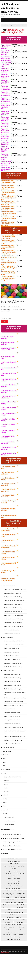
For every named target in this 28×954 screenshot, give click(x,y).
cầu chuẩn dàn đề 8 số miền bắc (5, 99)
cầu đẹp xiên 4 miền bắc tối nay (11, 648)
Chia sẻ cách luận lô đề (8, 747)
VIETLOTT (5, 773)
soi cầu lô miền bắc (20, 919)
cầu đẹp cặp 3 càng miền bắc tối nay (13, 604)
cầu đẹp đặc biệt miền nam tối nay (12, 723)
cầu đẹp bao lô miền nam (8, 183)
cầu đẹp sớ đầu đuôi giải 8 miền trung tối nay (15, 698)
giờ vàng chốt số (7, 897)
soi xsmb (8, 929)
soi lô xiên (21, 927)
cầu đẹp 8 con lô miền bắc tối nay (12, 659)
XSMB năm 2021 (6, 934)
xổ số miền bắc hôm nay (14, 937)
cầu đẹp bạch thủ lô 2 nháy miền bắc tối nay (14, 589)
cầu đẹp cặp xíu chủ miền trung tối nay (13, 705)
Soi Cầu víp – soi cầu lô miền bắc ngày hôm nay (10, 8)
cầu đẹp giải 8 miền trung (7, 247)
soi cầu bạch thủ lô (7, 907)
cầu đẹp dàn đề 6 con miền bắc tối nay (13, 619)
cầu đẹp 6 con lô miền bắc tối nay (12, 633)
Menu (4, 20)
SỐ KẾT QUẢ (6, 813)
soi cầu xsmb (20, 922)
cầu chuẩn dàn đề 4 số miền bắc (5, 87)
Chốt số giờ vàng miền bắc (14, 858)
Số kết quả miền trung (9, 821)
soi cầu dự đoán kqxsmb (14, 909)
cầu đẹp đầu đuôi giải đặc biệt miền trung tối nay (15, 693)
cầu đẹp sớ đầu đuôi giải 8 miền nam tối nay (14, 736)
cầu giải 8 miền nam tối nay (8, 193)
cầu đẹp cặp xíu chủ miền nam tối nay (13, 743)
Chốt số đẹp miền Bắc (14, 863)
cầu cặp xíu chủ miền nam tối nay (8, 203)
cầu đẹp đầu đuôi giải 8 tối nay (8, 214)
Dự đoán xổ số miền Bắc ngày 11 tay (14, 891)
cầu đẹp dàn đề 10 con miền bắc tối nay (13, 626)
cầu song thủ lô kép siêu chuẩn (5, 156)
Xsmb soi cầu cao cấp (8, 637)
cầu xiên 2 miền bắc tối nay (5, 130)
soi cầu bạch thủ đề (20, 907)
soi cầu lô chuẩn (7, 919)
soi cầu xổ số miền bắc (9, 927)
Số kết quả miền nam (9, 824)
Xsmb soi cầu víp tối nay (8, 585)
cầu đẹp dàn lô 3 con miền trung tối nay (13, 689)
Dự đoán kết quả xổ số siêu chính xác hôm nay (14, 871)
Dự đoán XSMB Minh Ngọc (14, 881)
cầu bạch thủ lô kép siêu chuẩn (5, 149)
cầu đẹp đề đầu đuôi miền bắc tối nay (13, 667)
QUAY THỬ (5, 810)
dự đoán (14, 868)
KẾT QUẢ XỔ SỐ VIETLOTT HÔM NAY (12, 777)
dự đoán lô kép (7, 873)
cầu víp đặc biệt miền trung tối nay (8, 253)
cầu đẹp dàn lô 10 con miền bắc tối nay (13, 663)
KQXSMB (23, 900)
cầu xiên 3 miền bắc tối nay (5, 136)
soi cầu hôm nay (14, 914)
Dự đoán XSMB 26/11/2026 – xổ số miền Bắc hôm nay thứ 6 (12, 301)
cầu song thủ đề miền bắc (5, 82)
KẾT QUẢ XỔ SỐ (6, 769)
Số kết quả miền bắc (9, 817)
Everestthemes (5, 952)
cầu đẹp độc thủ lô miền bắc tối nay (12, 593)
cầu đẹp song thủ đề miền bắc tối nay (13, 611)
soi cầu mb (7, 922)
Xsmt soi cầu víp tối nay (8, 670)
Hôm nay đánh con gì (20, 897)
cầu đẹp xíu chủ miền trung (8, 242)
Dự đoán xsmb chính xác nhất (14, 876)
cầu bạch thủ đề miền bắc (5, 76)
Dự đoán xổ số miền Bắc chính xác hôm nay (14, 886)
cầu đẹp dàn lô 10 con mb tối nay (6, 163)
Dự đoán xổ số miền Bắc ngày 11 (14, 888)
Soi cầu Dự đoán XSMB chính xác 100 (14, 912)
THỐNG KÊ (5, 795)
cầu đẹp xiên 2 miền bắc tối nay (11, 656)
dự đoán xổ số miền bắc (14, 883)
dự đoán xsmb (20, 873)
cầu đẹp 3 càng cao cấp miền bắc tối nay (14, 600)
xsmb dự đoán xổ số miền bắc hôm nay (14, 932)
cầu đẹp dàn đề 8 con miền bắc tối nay (13, 622)
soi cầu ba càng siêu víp (19, 904)
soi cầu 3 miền (6, 904)
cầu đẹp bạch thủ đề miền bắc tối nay (13, 608)
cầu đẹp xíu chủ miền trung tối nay (12, 678)
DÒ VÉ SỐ (5, 802)
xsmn (14, 934)
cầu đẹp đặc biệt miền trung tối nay (12, 685)
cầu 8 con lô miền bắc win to (5, 124)
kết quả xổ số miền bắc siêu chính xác (14, 902)
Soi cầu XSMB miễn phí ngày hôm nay (14, 924)
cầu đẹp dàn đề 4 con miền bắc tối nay (13, 615)
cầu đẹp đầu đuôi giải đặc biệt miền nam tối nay (14, 731)
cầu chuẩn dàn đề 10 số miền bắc (5, 106)
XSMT (4, 766)
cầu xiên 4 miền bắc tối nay (5, 142)
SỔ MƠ (4, 806)
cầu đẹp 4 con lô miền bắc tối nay (12, 630)
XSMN (4, 762)
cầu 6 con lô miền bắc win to (5, 118)
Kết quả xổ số (6, 755)
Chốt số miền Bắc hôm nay (14, 861)
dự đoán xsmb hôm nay (14, 878)
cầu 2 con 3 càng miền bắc (5, 70)
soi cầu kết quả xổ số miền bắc (14, 917)
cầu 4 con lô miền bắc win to (5, 113)
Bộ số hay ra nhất (7, 751)
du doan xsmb (21, 866)
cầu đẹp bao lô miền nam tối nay (12, 712)
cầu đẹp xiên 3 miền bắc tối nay (11, 652)
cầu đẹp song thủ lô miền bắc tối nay (13, 597)
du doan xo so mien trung (9, 866)
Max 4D (6, 788)
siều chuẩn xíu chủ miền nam (7, 188)
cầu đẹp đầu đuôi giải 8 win (8, 268)
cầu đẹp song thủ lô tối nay (8, 263)
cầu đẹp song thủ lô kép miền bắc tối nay (14, 641)
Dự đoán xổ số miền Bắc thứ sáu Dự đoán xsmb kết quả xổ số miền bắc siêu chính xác (14, 894)
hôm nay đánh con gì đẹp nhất (10, 900)
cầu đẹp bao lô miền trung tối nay (8, 237)
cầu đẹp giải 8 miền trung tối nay (12, 681)
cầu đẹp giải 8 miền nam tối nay (11, 720)
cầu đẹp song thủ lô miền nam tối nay (13, 740)
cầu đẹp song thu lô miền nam (7, 209)
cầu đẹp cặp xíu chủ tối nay (8, 258)
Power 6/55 (6, 791)
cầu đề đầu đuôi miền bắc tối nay (5, 169)
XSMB (4, 758)
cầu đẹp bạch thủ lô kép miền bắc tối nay (14, 644)
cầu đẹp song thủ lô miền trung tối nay (13, 701)
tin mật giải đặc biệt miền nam (8, 197)
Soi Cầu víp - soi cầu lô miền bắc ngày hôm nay (11, 306)
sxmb (21, 929)
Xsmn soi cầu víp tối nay (8, 709)
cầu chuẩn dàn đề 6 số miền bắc (5, 93)
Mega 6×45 (6, 780)
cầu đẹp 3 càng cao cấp (6, 64)
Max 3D (6, 784)
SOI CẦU (5, 799)
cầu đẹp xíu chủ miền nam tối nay (12, 716)
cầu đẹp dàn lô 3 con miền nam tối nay (13, 727)
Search (4, 321)
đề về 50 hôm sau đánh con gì (14, 939)
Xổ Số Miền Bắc (21, 934)
